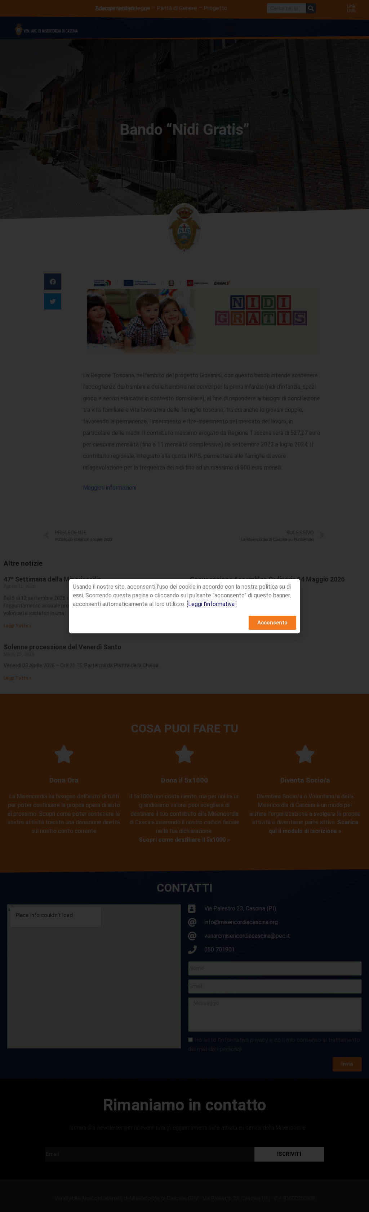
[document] (184, 606)
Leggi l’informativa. (212, 604)
